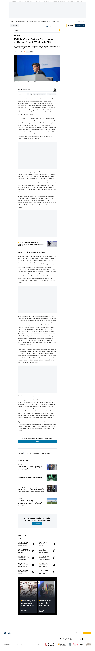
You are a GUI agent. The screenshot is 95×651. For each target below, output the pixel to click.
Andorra (19, 21)
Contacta (51, 639)
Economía (16, 30)
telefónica (20, 453)
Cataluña (15, 21)
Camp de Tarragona (44, 21)
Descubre (22, 579)
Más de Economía (23, 460)
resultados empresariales (46, 453)
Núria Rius (20, 89)
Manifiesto (6, 639)
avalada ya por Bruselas (32, 404)
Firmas (25, 639)
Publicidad (42, 639)
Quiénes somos (16, 639)
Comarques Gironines (35, 21)
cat (81, 21)
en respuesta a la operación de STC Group (39, 180)
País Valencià (28, 21)
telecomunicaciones (34, 453)
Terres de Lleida (52, 21)
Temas (33, 639)
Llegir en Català (30, 51)
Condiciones (18, 644)
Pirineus (57, 21)
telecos (26, 453)
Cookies (23, 644)
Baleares (23, 21)
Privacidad (12, 644)
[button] (84, 1)
